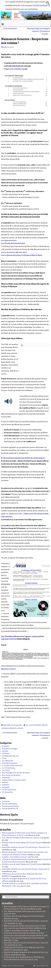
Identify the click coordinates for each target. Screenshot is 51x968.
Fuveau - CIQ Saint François (16, 966)
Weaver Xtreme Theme (42, 966)
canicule (5, 751)
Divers (4, 758)
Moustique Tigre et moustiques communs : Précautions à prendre (38, 31)
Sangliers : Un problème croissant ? (15, 857)
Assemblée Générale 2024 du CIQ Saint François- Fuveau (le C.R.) (26, 869)
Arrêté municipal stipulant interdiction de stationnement (22, 458)
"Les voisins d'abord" (33, 725)
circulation (6, 753)
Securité (5, 782)
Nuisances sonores (16, 728)
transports (5, 787)
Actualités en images (9, 749)
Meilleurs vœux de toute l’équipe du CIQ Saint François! (22, 843)
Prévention (6, 777)
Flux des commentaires (10, 806)
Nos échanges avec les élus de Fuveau (16, 773)
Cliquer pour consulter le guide (16, 69)
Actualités (7, 725)
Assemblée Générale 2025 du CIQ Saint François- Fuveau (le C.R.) (26, 847)
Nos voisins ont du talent (11, 775)
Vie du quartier (16, 725)
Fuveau (6, 728)
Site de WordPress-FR (10, 808)
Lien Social (6, 770)
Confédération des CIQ (10, 756)
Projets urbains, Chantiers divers (14, 780)
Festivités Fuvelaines (9, 763)
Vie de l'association (9, 790)
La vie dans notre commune (12, 765)
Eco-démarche (7, 761)
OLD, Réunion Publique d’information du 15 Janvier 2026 (23, 838)
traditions (5, 785)
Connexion (6, 801)
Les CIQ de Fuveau (8, 768)
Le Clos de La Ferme (9, 28)
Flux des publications (9, 804)
